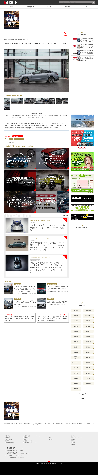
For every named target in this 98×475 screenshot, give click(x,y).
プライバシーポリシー (76, 437)
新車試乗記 (7, 436)
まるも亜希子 (88, 315)
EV (49, 436)
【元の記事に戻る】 (36, 113)
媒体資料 (73, 444)
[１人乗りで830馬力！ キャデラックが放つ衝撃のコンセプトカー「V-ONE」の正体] (17, 225)
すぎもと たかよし (76, 362)
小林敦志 (76, 331)
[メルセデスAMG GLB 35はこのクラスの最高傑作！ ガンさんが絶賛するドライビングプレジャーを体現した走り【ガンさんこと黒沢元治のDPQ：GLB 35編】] (8, 288)
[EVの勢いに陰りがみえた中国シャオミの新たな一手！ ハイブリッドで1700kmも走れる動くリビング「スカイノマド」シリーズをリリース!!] (17, 243)
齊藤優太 (76, 378)
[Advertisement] (82, 89)
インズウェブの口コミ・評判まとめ (15, 457)
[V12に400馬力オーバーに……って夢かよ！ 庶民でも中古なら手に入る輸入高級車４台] (41, 303)
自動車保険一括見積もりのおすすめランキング (18, 453)
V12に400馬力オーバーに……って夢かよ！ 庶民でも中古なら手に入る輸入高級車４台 (58, 301)
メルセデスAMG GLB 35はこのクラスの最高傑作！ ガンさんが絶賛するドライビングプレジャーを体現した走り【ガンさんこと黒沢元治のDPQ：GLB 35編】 (24, 289)
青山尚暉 (76, 336)
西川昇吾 (76, 373)
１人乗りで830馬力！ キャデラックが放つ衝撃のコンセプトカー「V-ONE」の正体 (47, 227)
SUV (11, 139)
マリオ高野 (88, 310)
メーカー (51, 439)
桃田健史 (88, 347)
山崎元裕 (76, 326)
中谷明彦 (76, 310)
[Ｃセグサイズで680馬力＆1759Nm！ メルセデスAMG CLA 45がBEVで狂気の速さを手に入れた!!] (41, 288)
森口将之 (88, 331)
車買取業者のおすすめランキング (15, 450)
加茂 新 (88, 367)
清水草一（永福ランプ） (76, 357)
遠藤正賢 (88, 362)
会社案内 (73, 436)
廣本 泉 (76, 341)
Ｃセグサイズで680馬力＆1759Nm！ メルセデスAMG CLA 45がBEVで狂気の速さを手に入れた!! (57, 288)
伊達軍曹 (76, 321)
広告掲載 (73, 442)
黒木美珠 (76, 383)
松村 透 (76, 367)
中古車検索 (7, 437)
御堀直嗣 (88, 321)
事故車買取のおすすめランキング (15, 452)
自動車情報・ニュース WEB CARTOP (13, 423)
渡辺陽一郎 (88, 341)
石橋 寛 (88, 357)
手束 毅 (88, 378)
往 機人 (88, 373)
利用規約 (73, 439)
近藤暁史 (88, 352)
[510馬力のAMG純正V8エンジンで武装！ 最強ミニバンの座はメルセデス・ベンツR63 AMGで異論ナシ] (8, 303)
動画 (50, 437)
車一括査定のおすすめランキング (15, 448)
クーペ (16, 139)
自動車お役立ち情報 (10, 442)
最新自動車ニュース (17, 136)
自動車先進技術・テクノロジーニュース (32, 436)
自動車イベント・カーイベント (30, 442)
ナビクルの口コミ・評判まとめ (14, 455)
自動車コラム (18, 284)
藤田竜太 (76, 352)
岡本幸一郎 (88, 383)
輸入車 (21, 139)
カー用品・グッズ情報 (28, 441)
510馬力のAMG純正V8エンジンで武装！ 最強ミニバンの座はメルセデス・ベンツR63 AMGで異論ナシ (25, 302)
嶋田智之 (76, 315)
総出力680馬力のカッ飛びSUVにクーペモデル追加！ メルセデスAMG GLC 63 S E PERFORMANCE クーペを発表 (62, 423)
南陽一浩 (88, 336)
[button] (6, 70)
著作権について (75, 441)
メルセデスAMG (13, 142)
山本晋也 (88, 326)
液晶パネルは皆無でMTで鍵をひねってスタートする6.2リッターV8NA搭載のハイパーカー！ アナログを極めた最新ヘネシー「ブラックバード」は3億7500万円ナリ (47, 267)
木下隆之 (76, 388)
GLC (6, 142)
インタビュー (26, 439)
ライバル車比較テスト (10, 439)
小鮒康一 (76, 347)
